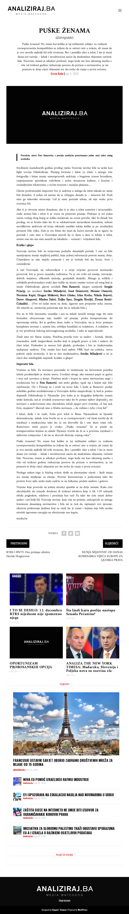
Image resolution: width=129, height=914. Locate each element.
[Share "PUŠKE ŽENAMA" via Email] (77, 533)
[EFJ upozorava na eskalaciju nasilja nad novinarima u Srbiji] (17, 797)
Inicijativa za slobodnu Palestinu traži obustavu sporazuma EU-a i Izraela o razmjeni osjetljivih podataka (69, 830)
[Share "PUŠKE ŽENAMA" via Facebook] (64, 533)
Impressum (64, 900)
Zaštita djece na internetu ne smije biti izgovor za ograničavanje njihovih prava (60, 812)
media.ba (69, 155)
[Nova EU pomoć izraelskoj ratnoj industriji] (17, 781)
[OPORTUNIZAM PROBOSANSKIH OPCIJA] (36, 642)
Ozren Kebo (57, 73)
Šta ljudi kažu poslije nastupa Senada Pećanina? (90, 612)
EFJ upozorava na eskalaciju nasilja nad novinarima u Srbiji (68, 794)
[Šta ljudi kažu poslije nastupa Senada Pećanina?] (92, 589)
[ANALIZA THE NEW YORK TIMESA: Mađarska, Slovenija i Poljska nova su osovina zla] (92, 642)
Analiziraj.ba (19, 769)
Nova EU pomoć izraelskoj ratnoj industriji (56, 779)
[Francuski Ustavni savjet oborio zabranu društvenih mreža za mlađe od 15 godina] (66, 724)
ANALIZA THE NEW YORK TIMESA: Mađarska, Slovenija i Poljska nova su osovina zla (92, 667)
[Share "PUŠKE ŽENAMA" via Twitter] (70, 533)
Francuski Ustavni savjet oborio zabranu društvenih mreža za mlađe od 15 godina (63, 762)
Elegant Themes (59, 909)
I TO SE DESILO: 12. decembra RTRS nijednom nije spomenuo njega (36, 614)
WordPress (82, 909)
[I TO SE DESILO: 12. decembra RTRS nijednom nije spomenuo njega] (36, 589)
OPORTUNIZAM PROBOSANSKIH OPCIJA (31, 665)
